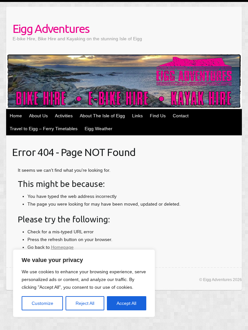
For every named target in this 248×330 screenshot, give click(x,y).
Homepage (62, 247)
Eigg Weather (98, 128)
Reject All (85, 303)
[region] (84, 283)
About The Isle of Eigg (102, 115)
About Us (38, 115)
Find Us (158, 115)
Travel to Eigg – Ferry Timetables (44, 128)
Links (137, 115)
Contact (181, 115)
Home (16, 115)
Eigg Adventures (51, 28)
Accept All (126, 303)
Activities (64, 115)
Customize (42, 303)
